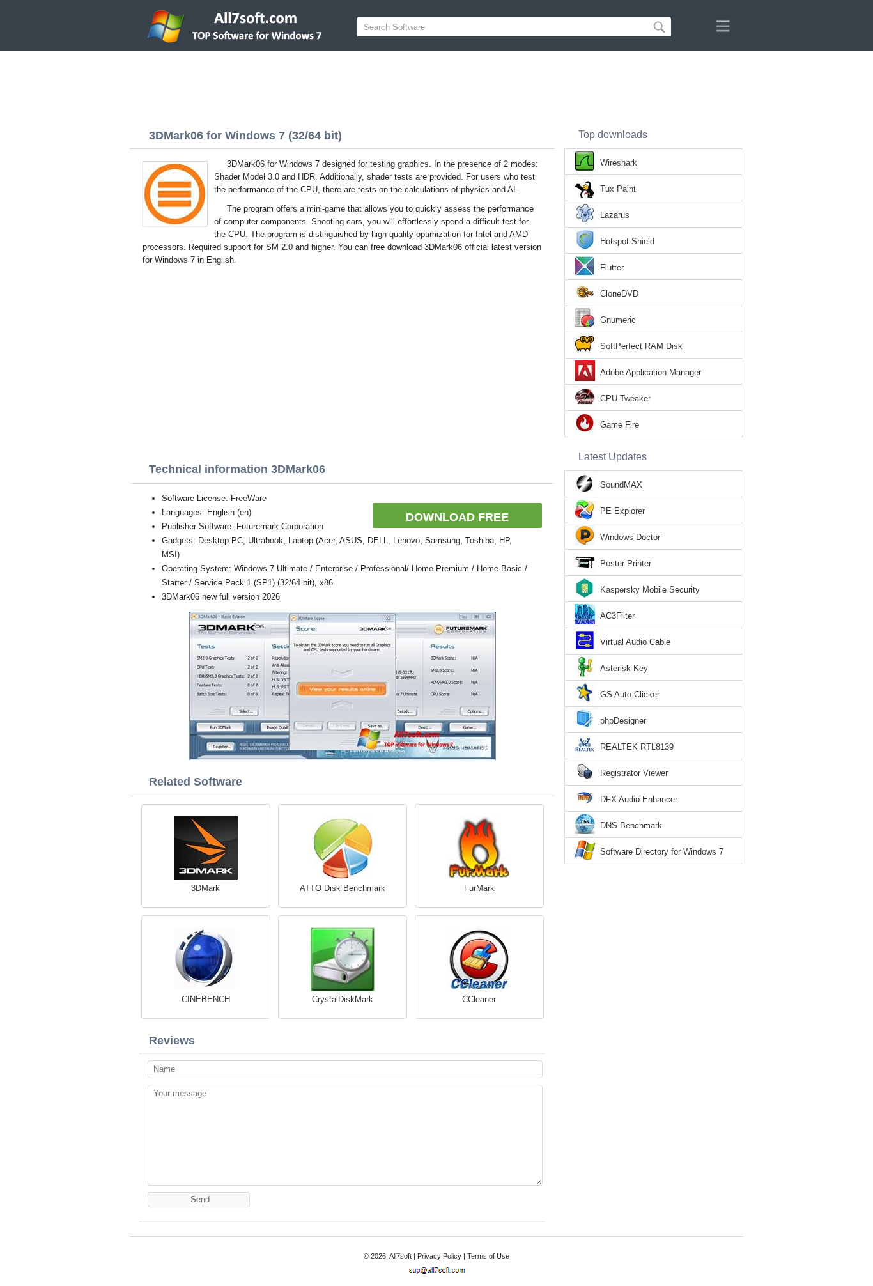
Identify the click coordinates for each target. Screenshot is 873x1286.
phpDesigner (623, 720)
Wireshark (618, 162)
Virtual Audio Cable (635, 642)
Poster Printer (625, 563)
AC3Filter (617, 616)
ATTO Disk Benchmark (342, 888)
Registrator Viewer (634, 773)
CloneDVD (619, 293)
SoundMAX (621, 485)
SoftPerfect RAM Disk (641, 346)
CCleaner (479, 999)
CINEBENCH (206, 999)
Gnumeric (618, 320)
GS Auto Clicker (630, 694)
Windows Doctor (630, 537)
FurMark (479, 888)
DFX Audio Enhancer (638, 799)
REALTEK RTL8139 (637, 747)
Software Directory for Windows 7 (661, 851)
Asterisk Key (624, 668)
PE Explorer (622, 511)
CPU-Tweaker (625, 398)
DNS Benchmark (631, 825)
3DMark (205, 888)
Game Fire (619, 425)
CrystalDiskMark (342, 999)
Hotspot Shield (627, 241)
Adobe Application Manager (650, 372)
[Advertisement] (436, 86)
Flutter (612, 267)
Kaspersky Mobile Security (650, 589)
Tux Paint (618, 189)
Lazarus (615, 215)
